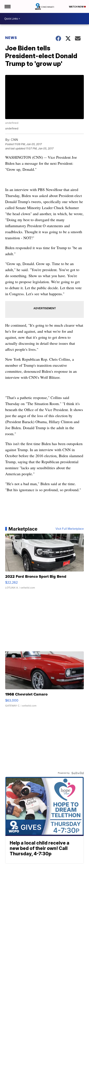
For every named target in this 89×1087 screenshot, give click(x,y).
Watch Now (76, 6)
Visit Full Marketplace (70, 528)
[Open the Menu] (7, 6)
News (11, 38)
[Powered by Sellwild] (77, 773)
